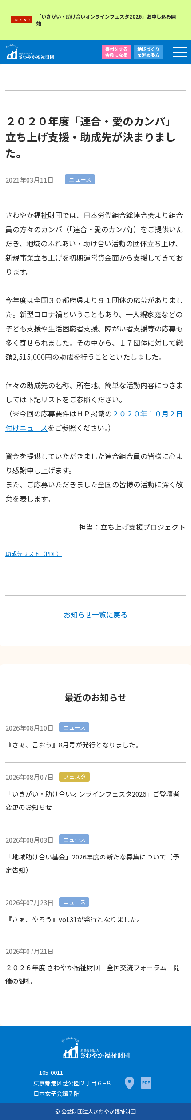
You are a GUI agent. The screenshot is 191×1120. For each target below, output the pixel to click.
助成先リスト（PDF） (33, 553)
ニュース (80, 179)
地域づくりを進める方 (148, 52)
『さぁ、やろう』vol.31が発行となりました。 (74, 919)
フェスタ (74, 776)
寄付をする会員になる (116, 52)
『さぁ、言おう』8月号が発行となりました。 (73, 744)
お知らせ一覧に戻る (95, 614)
